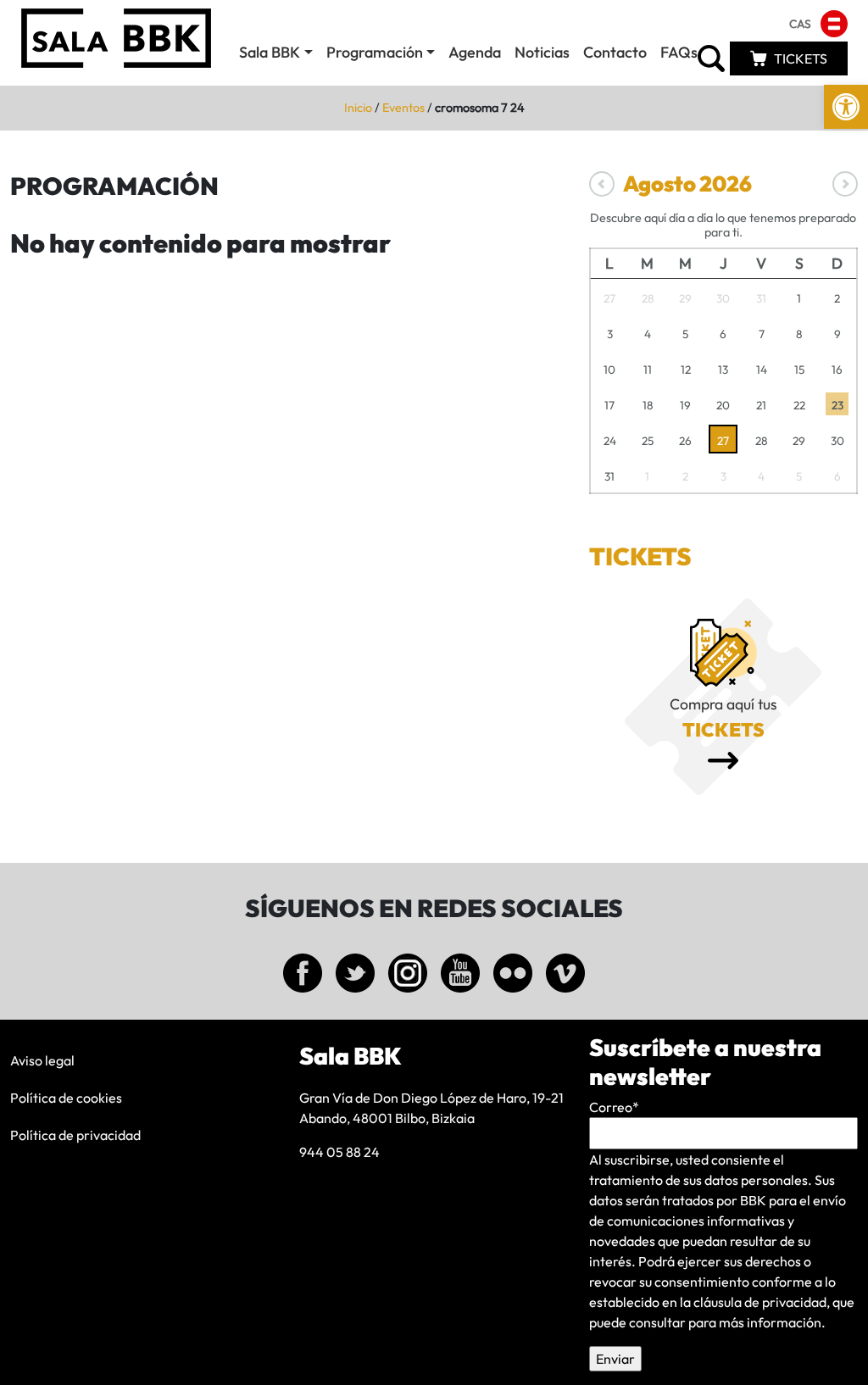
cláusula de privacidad (759, 1301)
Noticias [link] (542, 52)
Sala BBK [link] (269, 52)
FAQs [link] (679, 52)
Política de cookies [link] (66, 1097)
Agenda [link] (474, 52)
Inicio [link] (358, 107)
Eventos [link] (403, 107)
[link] (846, 107)
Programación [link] (374, 52)
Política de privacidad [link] (75, 1134)
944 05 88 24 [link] (339, 1151)
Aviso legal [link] (42, 1060)
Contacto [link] (615, 52)
